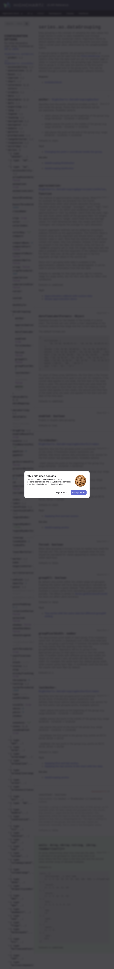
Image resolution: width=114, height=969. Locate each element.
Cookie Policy (57, 484)
